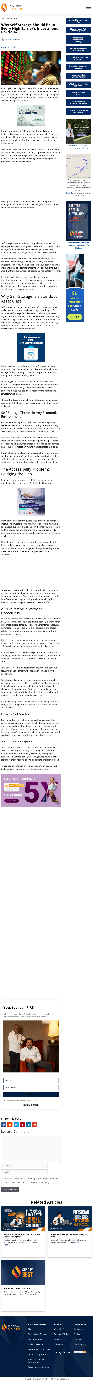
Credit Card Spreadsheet (38, 1374)
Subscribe (58, 1364)
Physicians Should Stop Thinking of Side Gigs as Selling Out (22, 1255)
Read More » (74, 1262)
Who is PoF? (59, 1348)
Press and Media (61, 1354)
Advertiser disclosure (9, 18)
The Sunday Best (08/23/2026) (17, 1308)
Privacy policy (79, 1359)
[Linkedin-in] (69, 1372)
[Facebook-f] (56, 1372)
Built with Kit (31, 1105)
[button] (88, 7)
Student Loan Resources (38, 1354)
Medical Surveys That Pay (39, 1369)
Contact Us (78, 1348)
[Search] (84, 1371)
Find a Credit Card (35, 1364)
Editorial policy (80, 1364)
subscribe (26, 1202)
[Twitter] (64, 1372)
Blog (30, 1348)
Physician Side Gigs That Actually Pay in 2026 (69, 1255)
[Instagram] (60, 1372)
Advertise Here (60, 1359)
